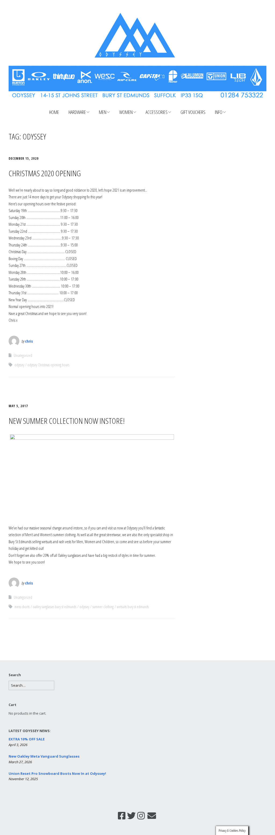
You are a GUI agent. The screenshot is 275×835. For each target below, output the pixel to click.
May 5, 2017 (18, 406)
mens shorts (22, 606)
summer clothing (103, 606)
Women (126, 112)
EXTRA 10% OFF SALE (27, 739)
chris (29, 341)
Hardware (77, 112)
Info (218, 112)
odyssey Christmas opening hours (48, 364)
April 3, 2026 (18, 744)
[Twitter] (131, 815)
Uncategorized (23, 355)
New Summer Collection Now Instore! (67, 420)
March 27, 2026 (20, 761)
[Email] (151, 815)
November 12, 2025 (23, 778)
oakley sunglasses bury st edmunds (54, 606)
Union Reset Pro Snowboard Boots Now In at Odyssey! (57, 773)
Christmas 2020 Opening (45, 173)
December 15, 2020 (24, 158)
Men (102, 112)
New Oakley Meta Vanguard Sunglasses (44, 756)
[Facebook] (121, 815)
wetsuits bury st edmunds (133, 606)
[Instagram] (141, 815)
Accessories (157, 112)
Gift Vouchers (192, 112)
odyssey (19, 364)
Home (54, 112)
